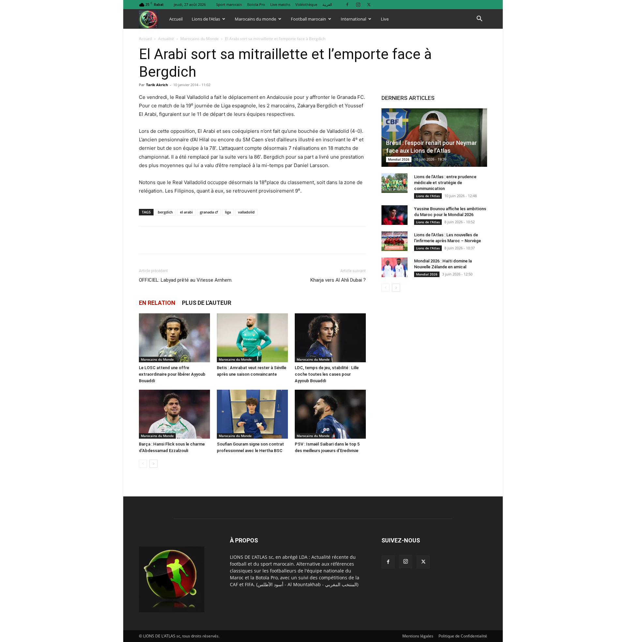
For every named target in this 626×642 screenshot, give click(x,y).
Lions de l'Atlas (428, 196)
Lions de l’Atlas (206, 19)
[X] (369, 4)
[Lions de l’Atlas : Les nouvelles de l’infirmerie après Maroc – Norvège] (394, 241)
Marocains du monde (255, 19)
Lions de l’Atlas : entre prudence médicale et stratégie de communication (445, 182)
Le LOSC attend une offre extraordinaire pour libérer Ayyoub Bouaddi (172, 374)
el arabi (186, 212)
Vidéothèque (306, 4)
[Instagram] (358, 4)
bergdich (165, 212)
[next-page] (153, 464)
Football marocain (308, 19)
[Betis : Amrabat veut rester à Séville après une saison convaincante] (252, 337)
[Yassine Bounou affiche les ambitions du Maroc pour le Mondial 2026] (394, 215)
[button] (479, 19)
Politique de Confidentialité (463, 636)
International (353, 19)
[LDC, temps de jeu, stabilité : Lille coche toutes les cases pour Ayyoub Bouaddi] (330, 337)
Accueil (176, 19)
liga (228, 212)
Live (385, 19)
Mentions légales (417, 636)
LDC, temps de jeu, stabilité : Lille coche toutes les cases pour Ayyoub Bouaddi (327, 374)
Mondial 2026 (399, 159)
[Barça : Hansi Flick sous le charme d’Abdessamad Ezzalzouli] (174, 414)
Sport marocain (229, 4)
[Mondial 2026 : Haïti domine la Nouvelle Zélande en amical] (394, 267)
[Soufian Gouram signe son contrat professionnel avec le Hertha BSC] (252, 414)
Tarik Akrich (157, 84)
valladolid (246, 212)
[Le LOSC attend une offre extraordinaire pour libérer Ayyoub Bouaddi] (174, 337)
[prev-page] (143, 464)
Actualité (166, 38)
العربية (327, 4)
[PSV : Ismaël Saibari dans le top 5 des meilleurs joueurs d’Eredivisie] (330, 414)
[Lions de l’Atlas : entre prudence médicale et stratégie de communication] (394, 183)
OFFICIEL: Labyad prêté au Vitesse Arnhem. (185, 280)
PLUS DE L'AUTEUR (206, 302)
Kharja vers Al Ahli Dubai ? (338, 280)
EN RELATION (157, 302)
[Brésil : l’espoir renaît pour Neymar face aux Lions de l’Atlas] (434, 137)
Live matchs (280, 4)
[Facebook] (347, 4)
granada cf (209, 212)
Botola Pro (256, 4)
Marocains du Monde (199, 38)
